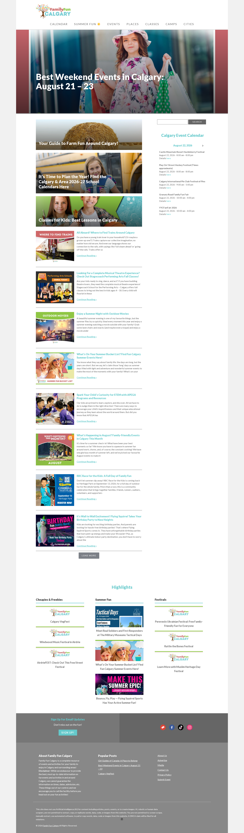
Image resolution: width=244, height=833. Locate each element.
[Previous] (162, 146)
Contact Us (163, 770)
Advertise (162, 760)
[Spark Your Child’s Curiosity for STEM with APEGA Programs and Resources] (55, 409)
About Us (162, 755)
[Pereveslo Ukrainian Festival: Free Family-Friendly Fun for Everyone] (179, 612)
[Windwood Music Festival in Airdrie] (60, 633)
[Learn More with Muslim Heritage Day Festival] (179, 657)
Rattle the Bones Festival (178, 646)
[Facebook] (172, 727)
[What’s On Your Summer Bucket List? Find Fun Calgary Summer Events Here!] (55, 368)
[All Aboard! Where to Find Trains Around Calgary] (55, 247)
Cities (189, 24)
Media (161, 765)
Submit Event (164, 779)
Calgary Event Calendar (182, 135)
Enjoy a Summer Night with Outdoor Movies (103, 313)
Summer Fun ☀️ (87, 24)
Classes (152, 24)
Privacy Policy (164, 774)
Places (133, 24)
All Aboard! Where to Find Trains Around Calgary (106, 232)
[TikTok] (181, 727)
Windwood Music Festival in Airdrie (60, 642)
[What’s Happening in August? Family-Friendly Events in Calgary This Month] (55, 449)
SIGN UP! (67, 732)
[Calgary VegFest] (60, 612)
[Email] (163, 727)
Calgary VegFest (60, 621)
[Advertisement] (178, 261)
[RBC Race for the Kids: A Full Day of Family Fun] (55, 490)
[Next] (203, 146)
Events (113, 24)
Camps (171, 24)
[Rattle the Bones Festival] (179, 637)
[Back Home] (67, 11)
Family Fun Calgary (51, 825)
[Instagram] (189, 727)
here (168, 158)
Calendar (59, 24)
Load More (89, 555)
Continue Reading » (87, 255)
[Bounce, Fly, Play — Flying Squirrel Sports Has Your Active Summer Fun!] (119, 694)
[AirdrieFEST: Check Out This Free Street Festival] (60, 653)
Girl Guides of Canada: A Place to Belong (118, 760)
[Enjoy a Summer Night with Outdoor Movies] (55, 328)
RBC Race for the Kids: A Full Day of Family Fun (104, 475)
